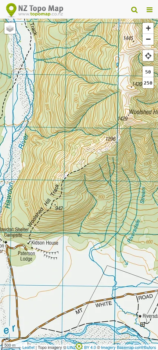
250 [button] (148, 83)
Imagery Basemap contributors (128, 347)
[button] (9, 28)
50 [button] (148, 72)
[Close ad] (79, 346)
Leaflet (28, 347)
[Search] (134, 9)
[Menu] (149, 9)
